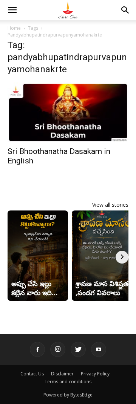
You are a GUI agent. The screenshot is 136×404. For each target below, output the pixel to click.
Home (14, 28)
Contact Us (32, 373)
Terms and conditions (68, 381)
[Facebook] (37, 349)
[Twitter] (78, 349)
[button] (12, 10)
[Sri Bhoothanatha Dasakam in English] (68, 112)
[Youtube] (98, 349)
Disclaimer (62, 373)
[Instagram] (57, 349)
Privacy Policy (95, 373)
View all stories (110, 204)
